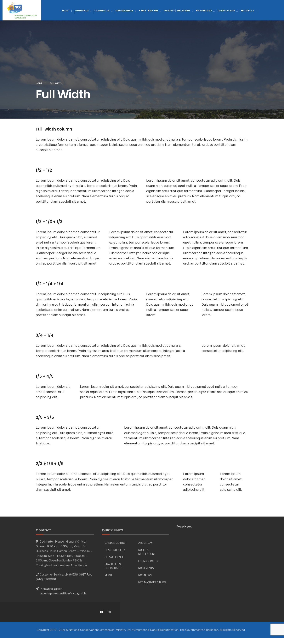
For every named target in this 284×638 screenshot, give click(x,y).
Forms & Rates (148, 561)
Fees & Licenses (115, 557)
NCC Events (146, 568)
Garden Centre (115, 542)
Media (108, 575)
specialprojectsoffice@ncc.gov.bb (63, 593)
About (65, 10)
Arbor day (145, 542)
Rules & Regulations (147, 551)
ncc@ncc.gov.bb (51, 589)
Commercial (102, 10)
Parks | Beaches (148, 10)
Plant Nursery (115, 549)
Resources (247, 10)
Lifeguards (82, 10)
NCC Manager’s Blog (152, 582)
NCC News (145, 575)
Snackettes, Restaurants (113, 566)
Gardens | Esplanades (177, 10)
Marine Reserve (124, 10)
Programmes (204, 10)
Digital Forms (226, 10)
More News (184, 526)
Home (39, 83)
